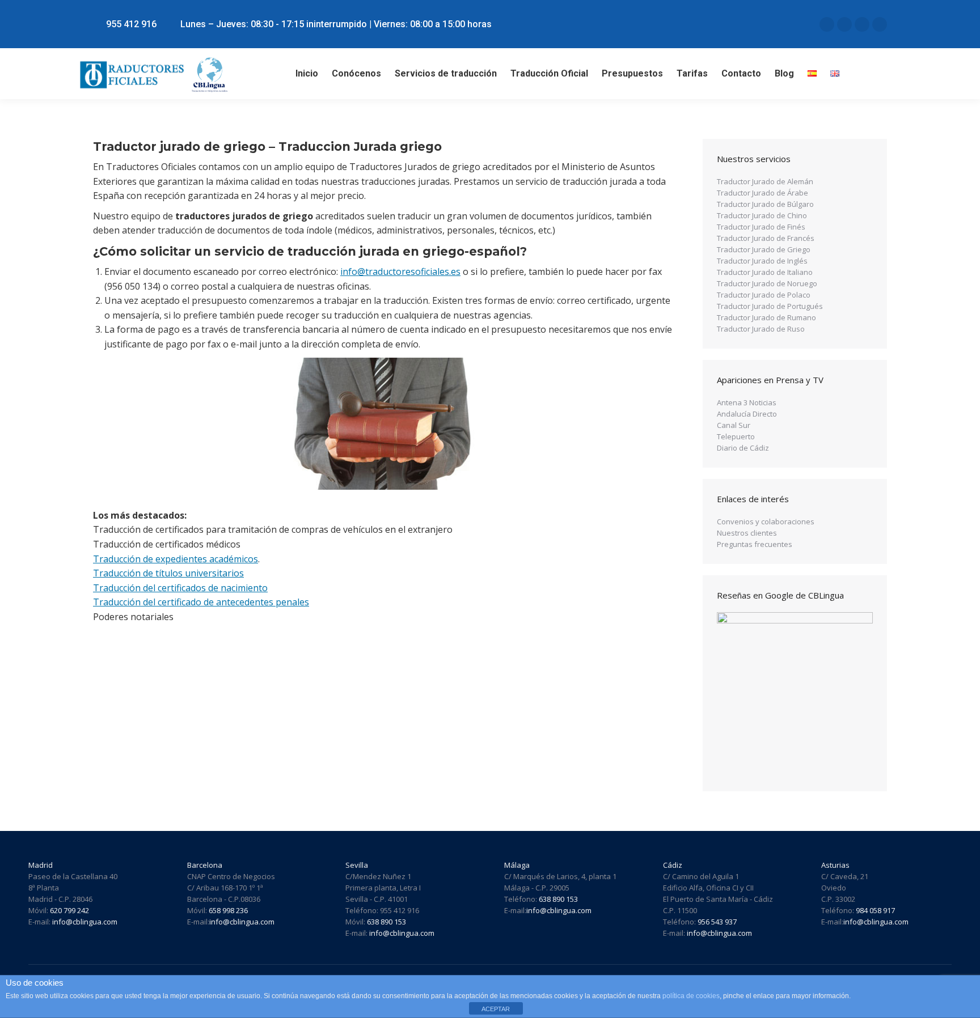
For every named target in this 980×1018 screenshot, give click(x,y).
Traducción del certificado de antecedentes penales (201, 602)
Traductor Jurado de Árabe (762, 193)
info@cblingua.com (84, 922)
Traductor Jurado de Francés (765, 238)
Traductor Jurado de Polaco (763, 295)
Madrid (40, 865)
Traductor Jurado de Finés (761, 227)
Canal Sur (733, 425)
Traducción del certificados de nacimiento (180, 588)
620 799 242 (69, 910)
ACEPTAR (495, 1009)
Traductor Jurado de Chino (762, 215)
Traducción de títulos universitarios (168, 573)
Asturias (835, 865)
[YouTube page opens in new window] (879, 24)
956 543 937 (717, 922)
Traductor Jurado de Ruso (761, 329)
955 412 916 (131, 24)
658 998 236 (228, 910)
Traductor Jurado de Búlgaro (765, 204)
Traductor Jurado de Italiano (765, 272)
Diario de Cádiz (743, 448)
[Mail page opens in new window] (827, 24)
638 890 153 (386, 922)
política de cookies (691, 996)
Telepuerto (736, 436)
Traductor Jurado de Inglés (762, 261)
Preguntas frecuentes (754, 544)
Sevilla (356, 865)
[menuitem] (306, 73)
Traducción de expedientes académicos (175, 559)
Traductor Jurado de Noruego (767, 283)
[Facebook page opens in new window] (844, 24)
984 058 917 (874, 910)
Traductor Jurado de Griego (763, 249)
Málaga (517, 865)
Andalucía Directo (747, 414)
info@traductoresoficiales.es (400, 271)
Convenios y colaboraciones (765, 521)
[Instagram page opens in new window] (862, 24)
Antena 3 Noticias (746, 402)
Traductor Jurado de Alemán (765, 181)
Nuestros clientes (747, 533)
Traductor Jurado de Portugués (770, 306)
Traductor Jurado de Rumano (766, 317)
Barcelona (204, 865)
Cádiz (672, 865)
